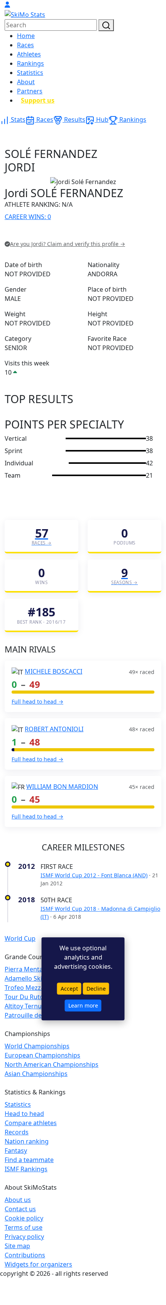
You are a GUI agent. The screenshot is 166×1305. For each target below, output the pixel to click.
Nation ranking (27, 1141)
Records (17, 1132)
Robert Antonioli (54, 729)
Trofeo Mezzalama (32, 987)
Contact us (20, 1209)
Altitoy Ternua (25, 1006)
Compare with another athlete (48, 232)
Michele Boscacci (53, 671)
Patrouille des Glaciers (37, 1015)
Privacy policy (24, 1236)
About (26, 82)
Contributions (25, 1255)
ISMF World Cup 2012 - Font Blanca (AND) (94, 875)
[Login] (7, 4)
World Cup (20, 938)
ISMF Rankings (26, 1169)
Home (26, 36)
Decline (96, 989)
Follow (102, 232)
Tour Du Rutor (25, 997)
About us (18, 1199)
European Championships (42, 1055)
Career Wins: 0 (28, 217)
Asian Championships (36, 1073)
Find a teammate (29, 1160)
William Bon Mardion (62, 786)
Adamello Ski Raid (30, 978)
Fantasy (16, 1150)
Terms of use (23, 1227)
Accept (69, 989)
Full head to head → (37, 701)
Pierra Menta (24, 969)
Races (25, 45)
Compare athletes (31, 1123)
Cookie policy (24, 1218)
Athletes (29, 54)
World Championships (37, 1046)
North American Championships (51, 1064)
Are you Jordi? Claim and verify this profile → (67, 243)
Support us (37, 100)
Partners (29, 91)
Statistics (30, 72)
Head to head (24, 1113)
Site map (17, 1246)
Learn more (83, 1005)
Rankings (30, 63)
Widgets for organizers (38, 1264)
